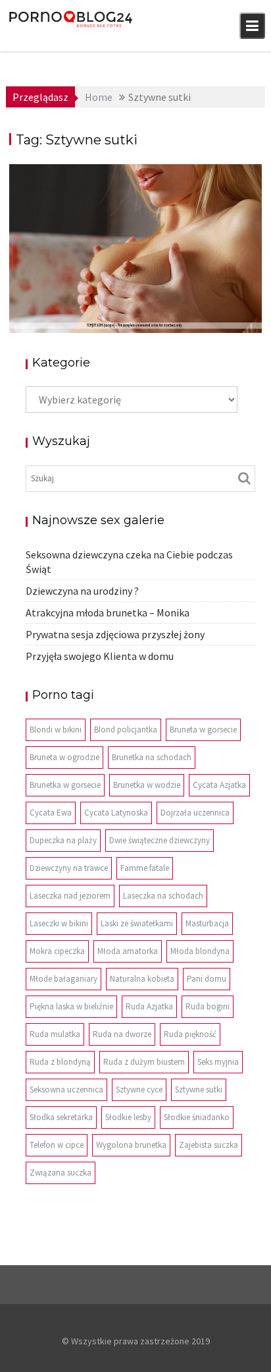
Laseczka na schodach (163, 895)
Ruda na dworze (122, 1034)
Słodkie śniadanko (197, 1117)
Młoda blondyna (200, 951)
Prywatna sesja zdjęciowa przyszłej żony (115, 634)
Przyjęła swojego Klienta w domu (100, 656)
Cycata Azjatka (219, 784)
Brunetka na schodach (151, 757)
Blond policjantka (125, 729)
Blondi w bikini (56, 729)
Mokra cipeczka (57, 951)
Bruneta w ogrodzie (64, 757)
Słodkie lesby (128, 1117)
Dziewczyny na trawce (69, 868)
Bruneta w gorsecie (203, 729)
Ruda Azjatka (149, 1006)
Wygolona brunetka (131, 1144)
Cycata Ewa (51, 812)
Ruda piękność (190, 1034)
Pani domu (206, 978)
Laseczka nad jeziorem (70, 895)
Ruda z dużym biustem (144, 1061)
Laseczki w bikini (59, 923)
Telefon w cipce (57, 1144)
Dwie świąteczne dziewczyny (159, 840)
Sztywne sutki (198, 1089)
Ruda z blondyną (60, 1061)
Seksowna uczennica (66, 1089)
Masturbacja (207, 923)
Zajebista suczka (208, 1144)
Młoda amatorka (127, 951)
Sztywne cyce (139, 1089)
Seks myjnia (218, 1061)
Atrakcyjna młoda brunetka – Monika (107, 612)
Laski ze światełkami (137, 923)
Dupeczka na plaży (63, 840)
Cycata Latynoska (116, 812)
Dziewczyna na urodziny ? (82, 590)
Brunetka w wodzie (146, 784)
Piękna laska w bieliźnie (71, 1006)
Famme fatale (144, 868)
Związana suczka (60, 1172)
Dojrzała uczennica (195, 812)
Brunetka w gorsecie (65, 784)
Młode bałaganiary (63, 978)
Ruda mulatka (55, 1034)
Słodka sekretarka (61, 1117)
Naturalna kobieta (142, 978)
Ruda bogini (207, 1006)
